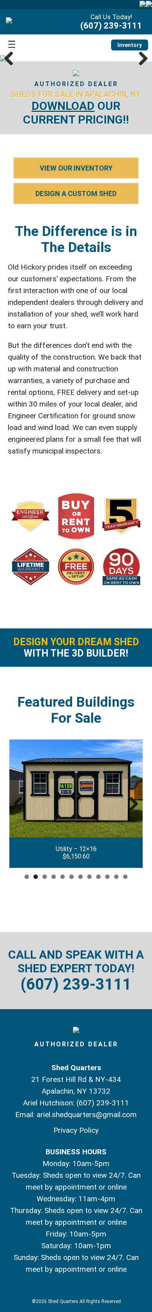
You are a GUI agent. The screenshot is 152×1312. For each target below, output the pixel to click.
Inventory (129, 45)
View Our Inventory (76, 168)
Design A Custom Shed (76, 193)
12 (125, 877)
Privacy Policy (76, 1130)
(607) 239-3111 (111, 26)
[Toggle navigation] (11, 44)
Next (140, 58)
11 (116, 877)
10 (107, 877)
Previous (11, 58)
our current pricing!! (76, 112)
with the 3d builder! (76, 647)
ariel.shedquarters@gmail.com (87, 1114)
